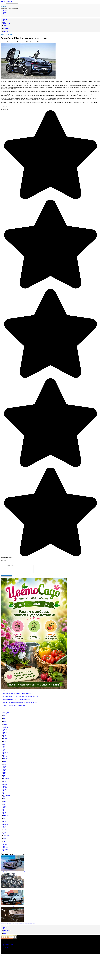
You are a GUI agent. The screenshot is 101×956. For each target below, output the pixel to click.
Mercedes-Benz (6, 795)
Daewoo (5, 732)
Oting (4, 806)
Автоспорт (5, 31)
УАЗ (4, 850)
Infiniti (4, 760)
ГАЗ (4, 846)
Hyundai (5, 758)
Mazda (4, 792)
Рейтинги (5, 927)
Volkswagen (6, 835)
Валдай (5, 844)
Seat (4, 818)
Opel (4, 804)
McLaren (5, 793)
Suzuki (4, 827)
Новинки (5, 20)
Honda (4, 755)
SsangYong (5, 824)
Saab (4, 817)
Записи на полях (7, 925)
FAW (4, 741)
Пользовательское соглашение (10, 950)
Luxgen (5, 787)
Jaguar (4, 766)
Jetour (4, 769)
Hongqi (5, 756)
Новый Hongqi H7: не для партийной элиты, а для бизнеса (17, 693)
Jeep (4, 767)
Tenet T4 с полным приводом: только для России (14, 705)
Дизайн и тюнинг (7, 930)
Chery (4, 726)
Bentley (5, 720)
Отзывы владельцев (8, 944)
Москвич (5, 849)
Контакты (5, 13)
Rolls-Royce (6, 815)
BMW (11, 34)
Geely (4, 749)
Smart (4, 821)
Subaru (4, 826)
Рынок (4, 22)
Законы (5, 25)
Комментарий (4, 573)
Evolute (5, 738)
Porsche (5, 809)
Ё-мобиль (5, 847)
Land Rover (6, 780)
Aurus (4, 716)
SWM (4, 829)
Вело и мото (6, 928)
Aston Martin (6, 713)
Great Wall (5, 752)
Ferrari (4, 743)
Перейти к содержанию (6, 1)
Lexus (4, 781)
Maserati (5, 790)
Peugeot (5, 807)
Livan (4, 786)
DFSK (4, 735)
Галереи (5, 10)
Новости (5, 19)
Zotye (4, 843)
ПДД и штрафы (7, 23)
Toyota (4, 833)
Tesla (4, 832)
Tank (4, 830)
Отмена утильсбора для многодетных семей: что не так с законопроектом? (20, 696)
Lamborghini (6, 778)
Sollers (4, 823)
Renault (5, 813)
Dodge (4, 736)
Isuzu (4, 761)
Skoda (4, 820)
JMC (4, 770)
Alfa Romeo (6, 712)
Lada (4, 776)
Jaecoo (4, 764)
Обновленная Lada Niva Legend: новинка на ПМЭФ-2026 (16, 699)
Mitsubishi (5, 800)
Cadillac (5, 723)
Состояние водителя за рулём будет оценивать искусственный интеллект (20, 702)
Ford (4, 746)
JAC (4, 763)
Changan (5, 724)
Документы (6, 945)
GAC (4, 747)
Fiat (4, 744)
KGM (4, 773)
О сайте (5, 12)
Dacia (4, 730)
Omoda (5, 803)
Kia (4, 775)
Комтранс (5, 931)
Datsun (4, 733)
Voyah (4, 838)
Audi (4, 715)
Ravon (4, 812)
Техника (5, 30)
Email (2, 562)
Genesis (5, 750)
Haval (4, 753)
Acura (4, 710)
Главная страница (5, 34)
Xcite (4, 840)
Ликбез (5, 27)
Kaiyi (4, 772)
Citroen (5, 729)
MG (4, 796)
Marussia (5, 789)
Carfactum (3, 6)
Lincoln (5, 784)
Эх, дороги (5, 947)
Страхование (6, 28)
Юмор (4, 933)
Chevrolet (5, 727)
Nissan (4, 801)
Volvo (4, 837)
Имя (2, 560)
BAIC (4, 718)
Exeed (4, 740)
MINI (4, 798)
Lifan (4, 783)
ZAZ (4, 841)
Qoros (4, 810)
